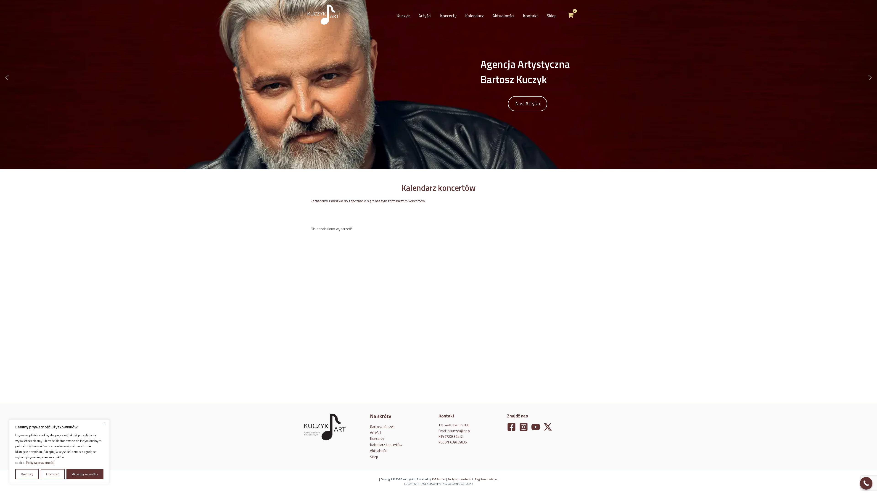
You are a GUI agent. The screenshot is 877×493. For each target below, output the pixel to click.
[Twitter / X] (547, 426)
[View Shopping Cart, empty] (570, 16)
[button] (7, 77)
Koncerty (448, 15)
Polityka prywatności (40, 462)
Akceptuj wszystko (85, 474)
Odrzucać (52, 474)
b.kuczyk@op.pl (459, 430)
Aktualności (503, 15)
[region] (59, 452)
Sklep (552, 15)
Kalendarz (474, 15)
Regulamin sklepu (486, 479)
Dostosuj (27, 474)
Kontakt (530, 15)
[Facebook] (511, 426)
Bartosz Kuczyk (382, 426)
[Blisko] (105, 423)
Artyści (424, 15)
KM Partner (439, 479)
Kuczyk (403, 15)
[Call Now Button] (866, 483)
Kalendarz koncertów (386, 444)
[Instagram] (523, 426)
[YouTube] (535, 426)
